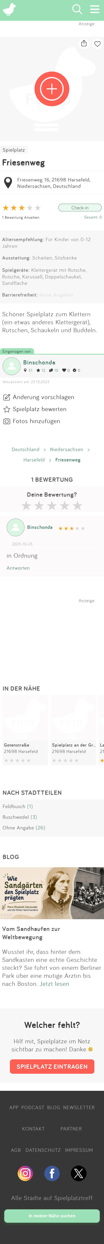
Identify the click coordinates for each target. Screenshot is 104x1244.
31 (31, 370)
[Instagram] (25, 1179)
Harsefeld (34, 459)
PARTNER (71, 1128)
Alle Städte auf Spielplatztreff (52, 1198)
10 (56, 370)
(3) (34, 817)
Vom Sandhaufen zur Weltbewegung (31, 933)
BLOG (54, 1107)
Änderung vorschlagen (43, 397)
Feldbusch (14, 806)
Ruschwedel (16, 817)
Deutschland (26, 449)
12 (43, 370)
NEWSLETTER (79, 1107)
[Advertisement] (55, 636)
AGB (16, 1150)
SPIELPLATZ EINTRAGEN (52, 1066)
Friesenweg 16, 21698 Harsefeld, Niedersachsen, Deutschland (53, 182)
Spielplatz (14, 150)
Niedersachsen (66, 449)
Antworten (18, 568)
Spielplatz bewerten (40, 409)
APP (14, 1107)
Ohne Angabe (18, 827)
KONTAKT (33, 1128)
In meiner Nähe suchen (52, 1216)
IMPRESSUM (79, 1150)
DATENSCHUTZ (43, 1150)
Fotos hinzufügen (36, 421)
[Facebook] (52, 1179)
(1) (30, 806)
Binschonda (39, 362)
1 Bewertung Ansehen (20, 217)
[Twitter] (79, 1179)
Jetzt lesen (54, 983)
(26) (41, 827)
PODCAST (33, 1107)
